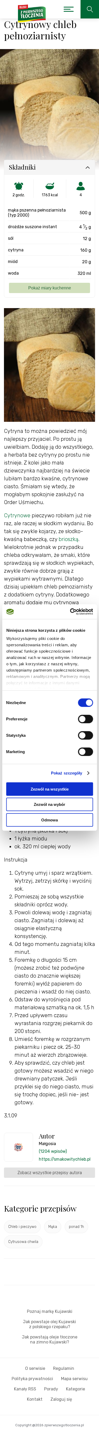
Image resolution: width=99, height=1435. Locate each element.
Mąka (52, 1226)
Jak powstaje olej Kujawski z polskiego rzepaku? (49, 1324)
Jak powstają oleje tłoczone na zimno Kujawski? (49, 1339)
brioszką (68, 539)
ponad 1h (76, 1226)
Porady (51, 1388)
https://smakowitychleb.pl (65, 1159)
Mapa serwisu (74, 1378)
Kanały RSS (25, 1388)
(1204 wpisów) (53, 1151)
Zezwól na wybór (49, 804)
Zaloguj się (61, 1399)
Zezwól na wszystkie (50, 789)
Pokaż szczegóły (66, 773)
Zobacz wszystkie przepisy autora (49, 1172)
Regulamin (63, 1368)
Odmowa (49, 819)
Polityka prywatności (32, 1378)
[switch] (85, 719)
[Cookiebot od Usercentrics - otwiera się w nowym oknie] (70, 611)
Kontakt (35, 1399)
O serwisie (35, 1368)
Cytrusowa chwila (23, 1242)
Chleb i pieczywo (22, 1226)
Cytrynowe (18, 515)
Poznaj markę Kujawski (49, 1311)
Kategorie (75, 1388)
